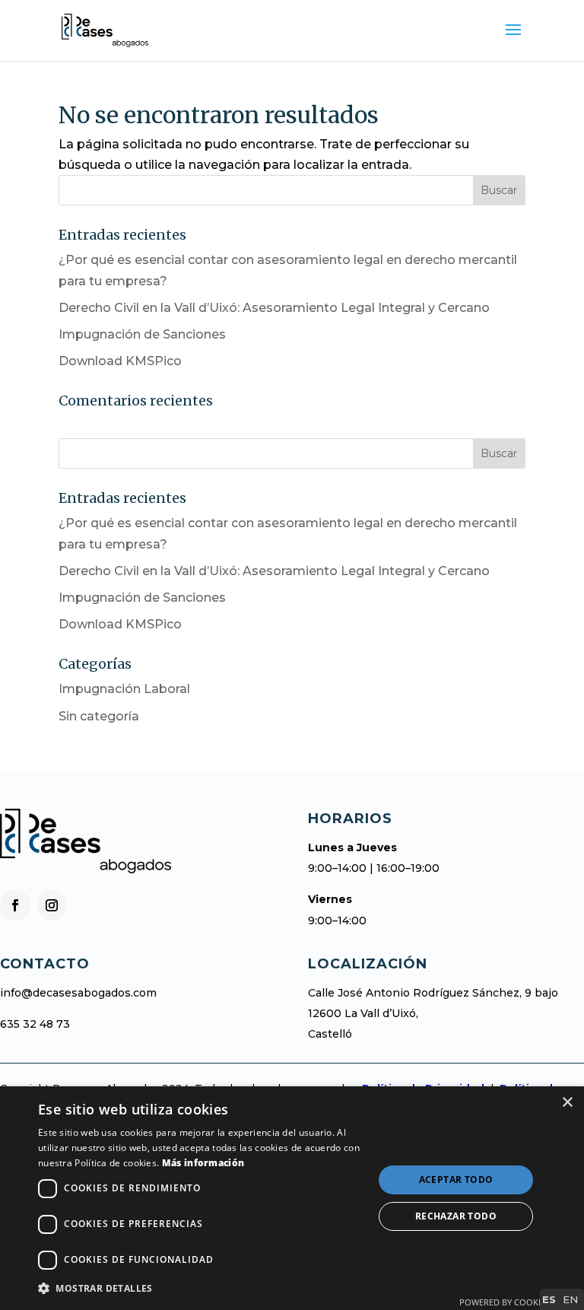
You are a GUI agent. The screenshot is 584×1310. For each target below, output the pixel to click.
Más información (203, 1162)
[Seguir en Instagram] (51, 905)
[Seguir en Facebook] (15, 905)
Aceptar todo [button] (456, 1179)
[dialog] (292, 1198)
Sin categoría (99, 716)
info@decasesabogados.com (78, 993)
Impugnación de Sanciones (142, 334)
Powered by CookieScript (516, 1302)
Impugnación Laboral (124, 689)
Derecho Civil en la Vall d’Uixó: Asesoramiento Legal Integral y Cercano (274, 307)
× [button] (567, 1102)
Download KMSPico (120, 361)
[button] (200, 1288)
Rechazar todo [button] (456, 1216)
